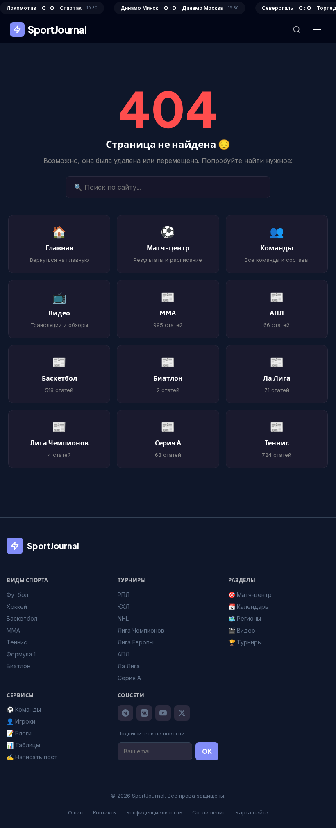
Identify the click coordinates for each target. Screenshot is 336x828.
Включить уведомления (174, 454)
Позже (168, 477)
